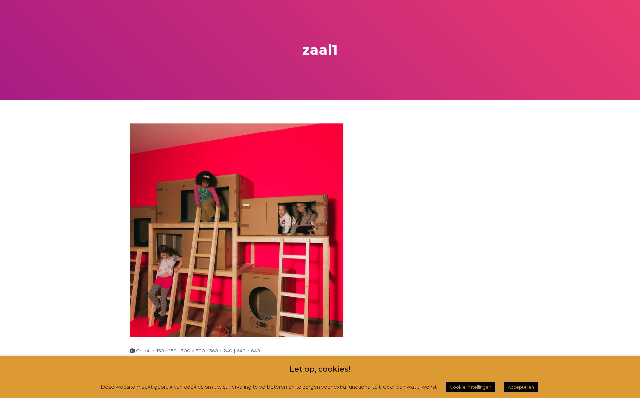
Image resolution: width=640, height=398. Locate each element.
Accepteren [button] (521, 387)
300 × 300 (193, 351)
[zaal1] (236, 230)
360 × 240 (220, 351)
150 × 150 (167, 351)
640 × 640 (248, 351)
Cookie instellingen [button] (470, 387)
